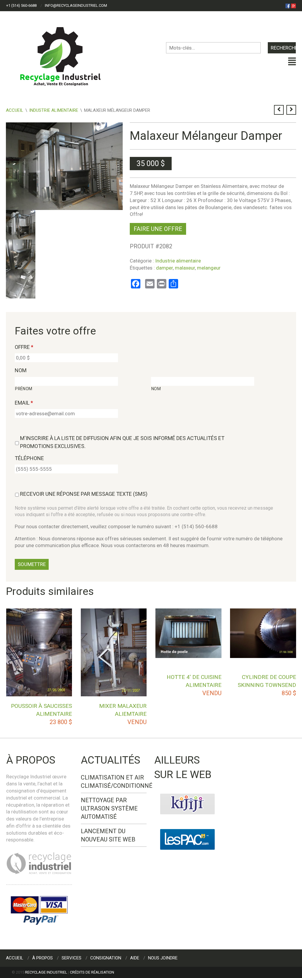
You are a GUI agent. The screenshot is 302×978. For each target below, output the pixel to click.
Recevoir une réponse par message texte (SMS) (83, 494)
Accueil (14, 110)
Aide (134, 958)
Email (24, 403)
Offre (24, 347)
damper (164, 268)
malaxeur (185, 268)
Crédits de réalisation (92, 972)
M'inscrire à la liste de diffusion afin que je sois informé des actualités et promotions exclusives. (122, 442)
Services (71, 958)
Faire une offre (158, 228)
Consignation (105, 958)
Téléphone (29, 458)
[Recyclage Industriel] (65, 54)
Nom (21, 370)
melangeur (209, 268)
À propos (42, 958)
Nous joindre (163, 958)
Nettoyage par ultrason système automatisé (109, 808)
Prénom (23, 388)
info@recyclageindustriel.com (76, 5)
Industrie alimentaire (53, 110)
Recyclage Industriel (46, 972)
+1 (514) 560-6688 (21, 5)
